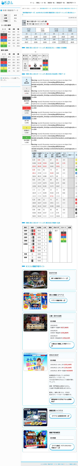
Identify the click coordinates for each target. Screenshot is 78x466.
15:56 (35, 42)
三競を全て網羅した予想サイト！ (61, 344)
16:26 (45, 42)
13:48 (54, 37)
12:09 (26, 37)
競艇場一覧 (51, 3)
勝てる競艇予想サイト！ (58, 278)
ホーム (32, 3)
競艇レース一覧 (41, 3)
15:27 (26, 42)
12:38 (35, 37)
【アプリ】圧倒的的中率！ (59, 416)
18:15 (72, 42)
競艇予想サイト (71, 3)
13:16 (45, 37)
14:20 (63, 37)
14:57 (72, 37)
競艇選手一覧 (61, 3)
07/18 (56, 30)
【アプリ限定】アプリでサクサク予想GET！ (61, 447)
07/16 (29, 30)
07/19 (70, 30)
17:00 (54, 42)
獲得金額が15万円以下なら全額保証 (61, 400)
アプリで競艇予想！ (57, 300)
